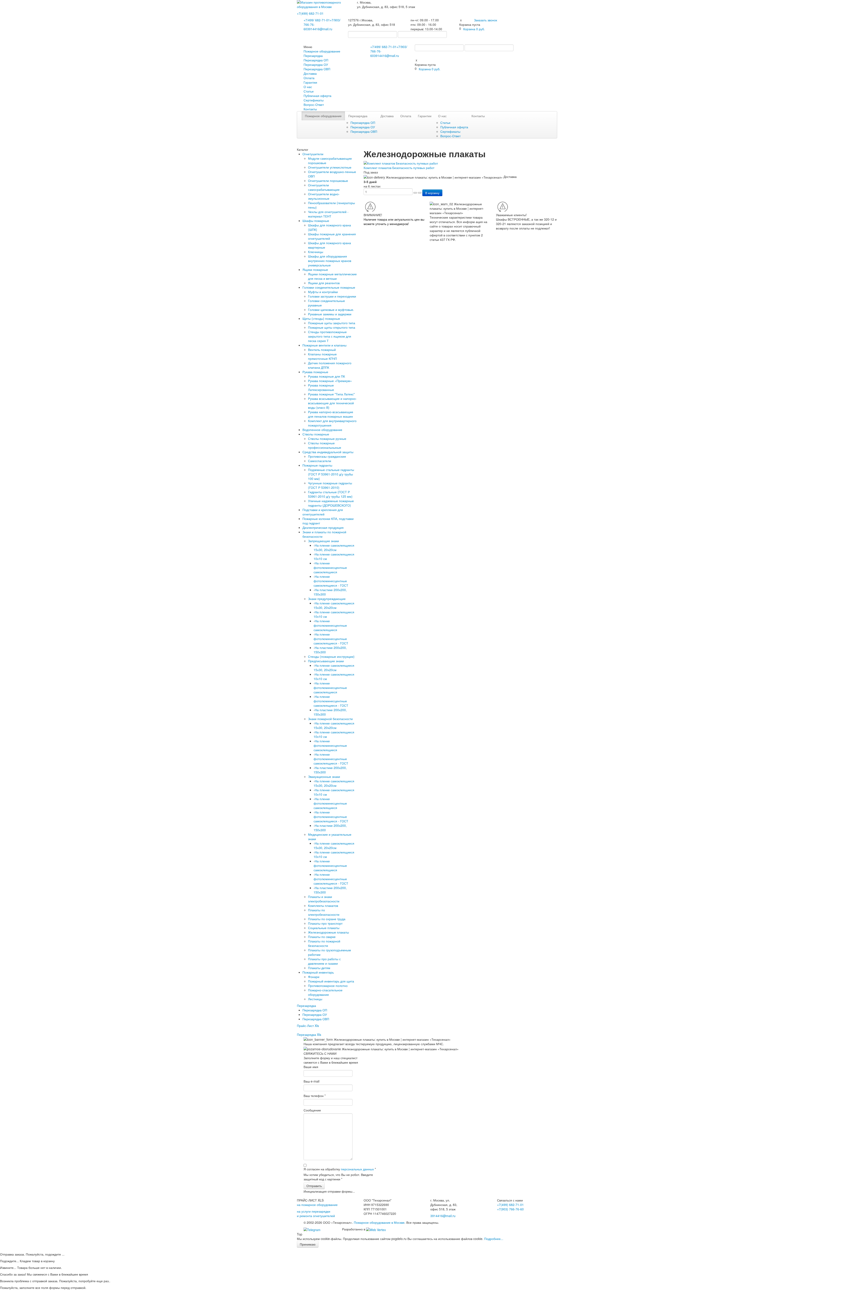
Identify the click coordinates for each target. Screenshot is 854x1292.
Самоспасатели (319, 461)
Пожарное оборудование (322, 51)
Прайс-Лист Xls (308, 1025)
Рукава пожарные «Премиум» (330, 380)
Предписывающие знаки (326, 661)
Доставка (310, 73)
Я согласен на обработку (340, 1169)
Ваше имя (311, 1067)
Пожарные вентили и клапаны (324, 345)
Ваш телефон (315, 1095)
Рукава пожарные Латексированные (321, 387)
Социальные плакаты (323, 928)
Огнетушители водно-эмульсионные (324, 196)
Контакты (310, 109)
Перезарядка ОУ (316, 64)
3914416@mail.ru (319, 29)
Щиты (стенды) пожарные (321, 318)
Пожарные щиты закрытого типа (331, 323)
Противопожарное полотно (328, 985)
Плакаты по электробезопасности (323, 912)
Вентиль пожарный (322, 349)
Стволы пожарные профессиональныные (324, 445)
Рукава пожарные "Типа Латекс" (331, 394)
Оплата (309, 78)
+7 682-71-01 (317, 20)
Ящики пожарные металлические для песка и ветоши (332, 276)
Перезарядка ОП (316, 60)
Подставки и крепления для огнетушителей (322, 511)
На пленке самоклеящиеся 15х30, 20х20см (334, 547)
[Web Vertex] (376, 1229)
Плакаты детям (319, 968)
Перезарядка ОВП (317, 69)
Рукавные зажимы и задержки (329, 314)
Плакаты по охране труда (326, 919)
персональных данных (357, 1169)
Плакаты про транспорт (325, 923)
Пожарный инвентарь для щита (331, 981)
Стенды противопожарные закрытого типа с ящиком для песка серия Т (329, 336)
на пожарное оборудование (317, 1204)
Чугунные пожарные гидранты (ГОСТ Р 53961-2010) (330, 485)
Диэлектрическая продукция (323, 527)
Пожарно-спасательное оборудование (325, 992)
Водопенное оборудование (322, 429)
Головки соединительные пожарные (328, 287)
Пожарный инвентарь (318, 972)
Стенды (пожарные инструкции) (331, 656)
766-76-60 (510, 1209)
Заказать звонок (485, 20)
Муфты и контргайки (323, 292)
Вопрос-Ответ (314, 104)
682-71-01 (310, 13)
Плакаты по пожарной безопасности (324, 943)
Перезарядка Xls (309, 1034)
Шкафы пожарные (315, 220)
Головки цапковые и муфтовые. (331, 309)
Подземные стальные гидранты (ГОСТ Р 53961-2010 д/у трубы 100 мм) (331, 474)
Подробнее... (493, 1238)
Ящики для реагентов (324, 283)
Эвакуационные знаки (324, 776)
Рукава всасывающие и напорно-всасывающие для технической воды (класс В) (332, 403)
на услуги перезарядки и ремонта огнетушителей (316, 1213)
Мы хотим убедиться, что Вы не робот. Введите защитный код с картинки (338, 1176)
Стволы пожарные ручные (327, 438)
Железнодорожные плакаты (328, 932)
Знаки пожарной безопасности (330, 718)
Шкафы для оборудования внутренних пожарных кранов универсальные (329, 260)
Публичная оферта (317, 95)
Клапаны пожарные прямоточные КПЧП (322, 356)
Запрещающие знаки (323, 541)
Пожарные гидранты (317, 465)
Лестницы (315, 999)
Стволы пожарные (315, 434)
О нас (308, 87)
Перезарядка (313, 55)
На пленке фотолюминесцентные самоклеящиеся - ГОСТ (331, 581)
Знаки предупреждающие (327, 598)
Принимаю (308, 1244)
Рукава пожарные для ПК (326, 376)
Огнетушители (312, 154)
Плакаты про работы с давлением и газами (324, 961)
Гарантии (310, 82)
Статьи (309, 91)
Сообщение (312, 1110)
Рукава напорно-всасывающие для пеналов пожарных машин (330, 414)
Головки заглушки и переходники (332, 296)
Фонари (313, 976)
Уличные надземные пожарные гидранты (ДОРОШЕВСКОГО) (331, 503)
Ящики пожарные (315, 269)
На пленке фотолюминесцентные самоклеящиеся (330, 567)
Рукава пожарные (315, 372)
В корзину (432, 193)
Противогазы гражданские (327, 456)
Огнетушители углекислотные (329, 167)
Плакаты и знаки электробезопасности (323, 898)
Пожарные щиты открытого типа (331, 327)
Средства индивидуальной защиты (327, 452)
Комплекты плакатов (323, 905)
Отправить (314, 1185)
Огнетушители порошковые (328, 180)
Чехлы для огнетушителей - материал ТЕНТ (328, 213)
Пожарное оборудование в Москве (379, 1222)
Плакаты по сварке (322, 936)
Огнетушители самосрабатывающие (324, 187)
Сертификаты (314, 100)
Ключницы (315, 252)
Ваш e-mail (311, 1081)
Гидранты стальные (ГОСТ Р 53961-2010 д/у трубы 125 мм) (330, 494)
